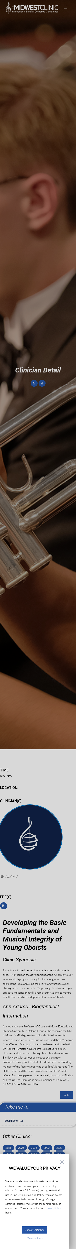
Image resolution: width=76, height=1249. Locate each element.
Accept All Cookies (34, 1230)
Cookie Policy (53, 1208)
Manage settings (34, 1238)
